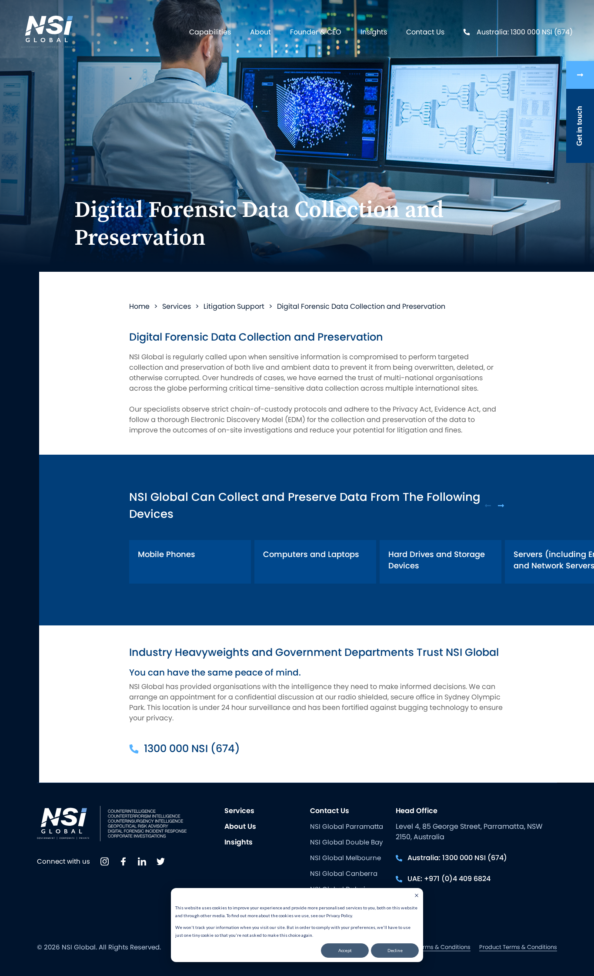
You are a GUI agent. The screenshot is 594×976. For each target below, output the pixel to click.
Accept (345, 950)
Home (139, 306)
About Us (240, 826)
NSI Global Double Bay (346, 842)
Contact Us (425, 32)
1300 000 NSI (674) (192, 748)
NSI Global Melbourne (345, 857)
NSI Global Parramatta (346, 826)
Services (176, 306)
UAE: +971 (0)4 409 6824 (449, 879)
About (260, 32)
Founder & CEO (315, 32)
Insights (373, 32)
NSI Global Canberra (343, 873)
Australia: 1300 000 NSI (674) (525, 32)
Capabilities (210, 32)
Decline (395, 950)
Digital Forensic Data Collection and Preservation (361, 306)
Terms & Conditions (443, 947)
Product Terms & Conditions (518, 947)
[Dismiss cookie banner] (416, 896)
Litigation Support (234, 306)
